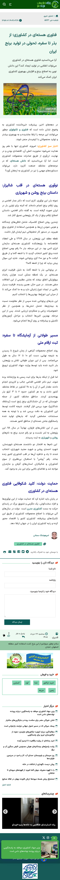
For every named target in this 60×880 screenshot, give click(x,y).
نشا (36, 682)
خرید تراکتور (48, 682)
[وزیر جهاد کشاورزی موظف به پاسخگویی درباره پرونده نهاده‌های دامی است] (49, 849)
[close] (54, 838)
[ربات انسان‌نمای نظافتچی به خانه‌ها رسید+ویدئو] (30, 813)
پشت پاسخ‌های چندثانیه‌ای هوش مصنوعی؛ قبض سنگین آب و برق (28, 748)
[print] (4, 552)
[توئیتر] (23, 552)
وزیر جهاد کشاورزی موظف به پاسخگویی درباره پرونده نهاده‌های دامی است (22, 849)
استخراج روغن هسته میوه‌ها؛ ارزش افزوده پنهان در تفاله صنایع (28, 779)
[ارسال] (9, 552)
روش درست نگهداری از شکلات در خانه (38, 764)
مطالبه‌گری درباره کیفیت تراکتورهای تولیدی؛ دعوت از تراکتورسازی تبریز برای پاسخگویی (33, 733)
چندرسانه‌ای (48, 794)
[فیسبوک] (18, 552)
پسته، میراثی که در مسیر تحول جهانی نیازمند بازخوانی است (29, 726)
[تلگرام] (27, 552)
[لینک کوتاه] (14, 552)
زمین (52, 690)
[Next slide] (5, 811)
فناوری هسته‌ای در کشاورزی (28, 543)
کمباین (16, 682)
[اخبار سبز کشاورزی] (48, 4)
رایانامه (52, 580)
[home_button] (57, 16)
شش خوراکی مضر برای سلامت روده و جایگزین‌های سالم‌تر (30, 720)
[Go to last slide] (54, 811)
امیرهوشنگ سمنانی (41, 535)
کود (27, 682)
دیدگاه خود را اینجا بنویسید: (43, 591)
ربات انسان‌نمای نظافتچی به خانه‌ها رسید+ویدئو (33, 824)
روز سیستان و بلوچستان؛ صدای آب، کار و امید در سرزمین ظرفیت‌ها (30, 757)
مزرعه (41, 690)
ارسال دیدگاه (17, 622)
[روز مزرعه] (30, 661)
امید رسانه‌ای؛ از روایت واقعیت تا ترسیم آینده (35, 740)
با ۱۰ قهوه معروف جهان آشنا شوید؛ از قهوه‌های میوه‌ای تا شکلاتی (30, 772)
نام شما (52, 568)
